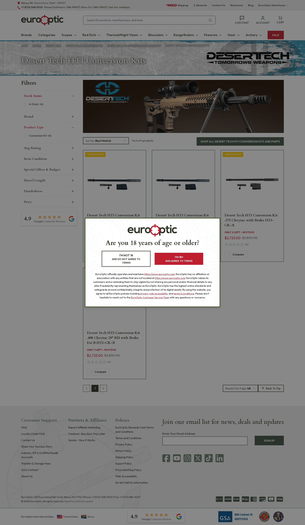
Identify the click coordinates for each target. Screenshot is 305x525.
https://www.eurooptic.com (159, 274)
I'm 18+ (178, 258)
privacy (144, 293)
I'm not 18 (126, 258)
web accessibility (158, 293)
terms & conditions (184, 293)
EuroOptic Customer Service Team (150, 297)
